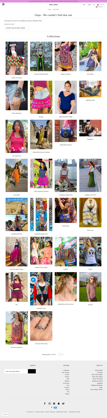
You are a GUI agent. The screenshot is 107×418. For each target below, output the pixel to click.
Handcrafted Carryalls (66, 145)
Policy (101, 387)
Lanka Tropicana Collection (41, 191)
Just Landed (16, 195)
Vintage (67, 394)
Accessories (66, 383)
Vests (67, 385)
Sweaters (90, 304)
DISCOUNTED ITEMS (65, 117)
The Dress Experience (16, 347)
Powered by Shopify (74, 411)
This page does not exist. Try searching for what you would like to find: (23, 21)
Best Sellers (90, 74)
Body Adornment (16, 113)
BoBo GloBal (53, 5)
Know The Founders (97, 374)
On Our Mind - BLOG (97, 389)
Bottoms (41, 117)
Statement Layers (41, 308)
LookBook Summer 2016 (66, 195)
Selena (90, 269)
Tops (68, 379)
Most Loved (90, 230)
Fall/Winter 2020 (90, 100)
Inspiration (100, 383)
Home (49, 9)
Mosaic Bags (65, 226)
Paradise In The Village (41, 267)
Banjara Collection (66, 74)
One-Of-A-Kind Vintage (16, 269)
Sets (17, 304)
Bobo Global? (99, 370)
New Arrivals (65, 372)
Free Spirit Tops (16, 156)
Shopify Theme (49, 411)
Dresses (67, 377)
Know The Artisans (97, 377)
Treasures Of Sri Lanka (41, 343)
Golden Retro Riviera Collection (41, 152)
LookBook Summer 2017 (41, 234)
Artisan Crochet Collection (41, 74)
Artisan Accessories (16, 78)
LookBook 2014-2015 (90, 195)
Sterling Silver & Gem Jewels (66, 304)
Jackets (67, 389)
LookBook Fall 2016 (16, 234)
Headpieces (90, 139)
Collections (66, 370)
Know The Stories (98, 379)
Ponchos (66, 269)
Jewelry (67, 374)
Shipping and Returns (97, 385)
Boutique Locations (97, 381)
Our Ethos (100, 372)
